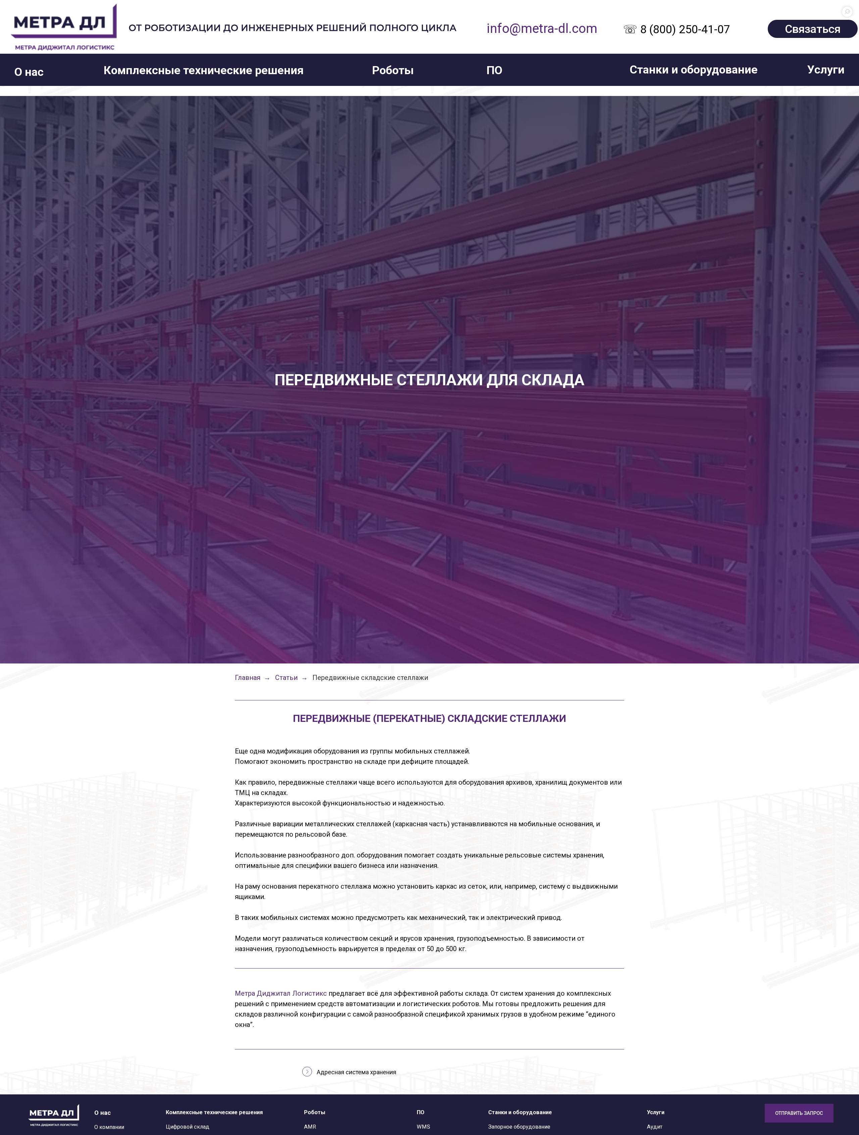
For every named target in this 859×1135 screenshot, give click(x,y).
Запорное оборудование (519, 1127)
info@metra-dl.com (542, 28)
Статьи (286, 678)
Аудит (654, 1127)
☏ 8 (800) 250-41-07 (676, 29)
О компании (109, 1127)
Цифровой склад (187, 1127)
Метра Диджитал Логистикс (281, 993)
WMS (423, 1127)
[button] (29, 72)
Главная (247, 678)
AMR (310, 1127)
